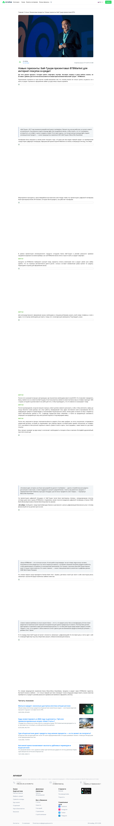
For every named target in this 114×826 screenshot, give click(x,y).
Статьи (26, 12)
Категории (16, 2)
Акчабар (25, 61)
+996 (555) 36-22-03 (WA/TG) (24, 784)
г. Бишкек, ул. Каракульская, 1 (92, 784)
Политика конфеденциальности (43, 823)
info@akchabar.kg (58, 784)
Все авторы (26, 63)
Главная (20, 12)
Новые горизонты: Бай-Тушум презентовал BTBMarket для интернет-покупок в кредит (72, 12)
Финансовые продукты (37, 12)
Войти (108, 2)
